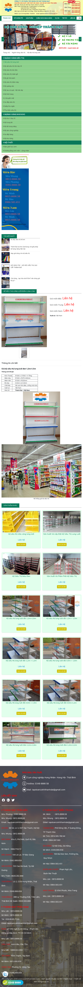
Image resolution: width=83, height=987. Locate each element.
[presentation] (3, 39)
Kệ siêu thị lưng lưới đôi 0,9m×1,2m (62, 703)
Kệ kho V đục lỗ (9, 118)
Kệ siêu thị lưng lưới (33, 52)
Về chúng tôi (18, 18)
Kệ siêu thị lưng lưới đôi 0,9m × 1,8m (61, 660)
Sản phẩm (29, 18)
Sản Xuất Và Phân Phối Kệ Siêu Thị (62, 576)
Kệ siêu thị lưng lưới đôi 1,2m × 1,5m (61, 618)
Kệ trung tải (8, 122)
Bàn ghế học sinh (10, 147)
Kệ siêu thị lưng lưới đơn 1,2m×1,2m (62, 745)
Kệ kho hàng (8, 138)
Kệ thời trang (8, 94)
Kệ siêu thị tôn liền (11, 70)
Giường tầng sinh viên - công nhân (16, 151)
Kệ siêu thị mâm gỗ (11, 74)
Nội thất (8, 142)
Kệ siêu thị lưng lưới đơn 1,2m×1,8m (21, 745)
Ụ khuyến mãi (9, 98)
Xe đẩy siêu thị (9, 102)
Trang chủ (7, 18)
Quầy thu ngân (9, 106)
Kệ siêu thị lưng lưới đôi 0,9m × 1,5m (21, 703)
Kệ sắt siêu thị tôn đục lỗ (13, 66)
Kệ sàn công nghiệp (11, 130)
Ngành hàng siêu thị (18, 52)
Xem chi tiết (21, 544)
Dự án (57, 18)
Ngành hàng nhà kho (14, 114)
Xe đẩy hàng (8, 134)
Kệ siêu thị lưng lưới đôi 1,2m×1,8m (21, 618)
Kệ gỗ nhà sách (9, 78)
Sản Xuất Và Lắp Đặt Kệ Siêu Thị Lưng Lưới (61, 534)
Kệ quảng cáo (9, 86)
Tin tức (64, 18)
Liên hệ (72, 18)
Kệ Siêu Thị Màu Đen (21, 576)
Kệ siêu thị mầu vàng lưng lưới (21, 534)
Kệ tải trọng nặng (10, 126)
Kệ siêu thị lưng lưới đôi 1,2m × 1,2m (21, 660)
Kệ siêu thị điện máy (11, 82)
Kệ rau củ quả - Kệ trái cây (13, 90)
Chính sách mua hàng (44, 18)
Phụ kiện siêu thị (10, 110)
